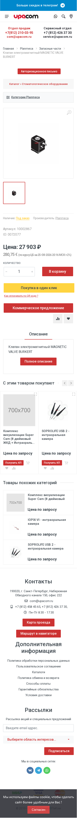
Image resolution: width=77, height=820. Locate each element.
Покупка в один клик (39, 288)
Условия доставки (38, 695)
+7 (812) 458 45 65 (27, 607)
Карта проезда (38, 622)
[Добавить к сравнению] (13, 468)
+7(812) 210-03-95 (19, 33)
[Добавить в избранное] (6, 468)
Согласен (38, 810)
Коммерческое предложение (38, 308)
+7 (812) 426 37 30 (58, 33)
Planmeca (26, 48)
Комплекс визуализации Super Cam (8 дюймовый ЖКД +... (46, 499)
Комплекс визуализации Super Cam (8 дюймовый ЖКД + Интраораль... (19, 437)
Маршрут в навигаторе (38, 633)
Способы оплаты (38, 683)
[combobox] (38, 740)
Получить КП (13, 462)
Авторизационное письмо (39, 71)
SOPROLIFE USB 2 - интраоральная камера (45, 546)
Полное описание (38, 361)
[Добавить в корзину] (28, 462)
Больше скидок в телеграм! (38, 5)
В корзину (57, 271)
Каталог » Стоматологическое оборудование (38, 84)
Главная (8, 48)
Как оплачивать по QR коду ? (21, 295)
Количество (11, 263)
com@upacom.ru (19, 37)
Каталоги (38, 672)
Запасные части (50, 48)
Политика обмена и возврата (38, 678)
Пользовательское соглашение (38, 666)
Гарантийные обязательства (38, 689)
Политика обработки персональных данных (38, 661)
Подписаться (59, 751)
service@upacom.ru (57, 37)
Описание (38, 334)
